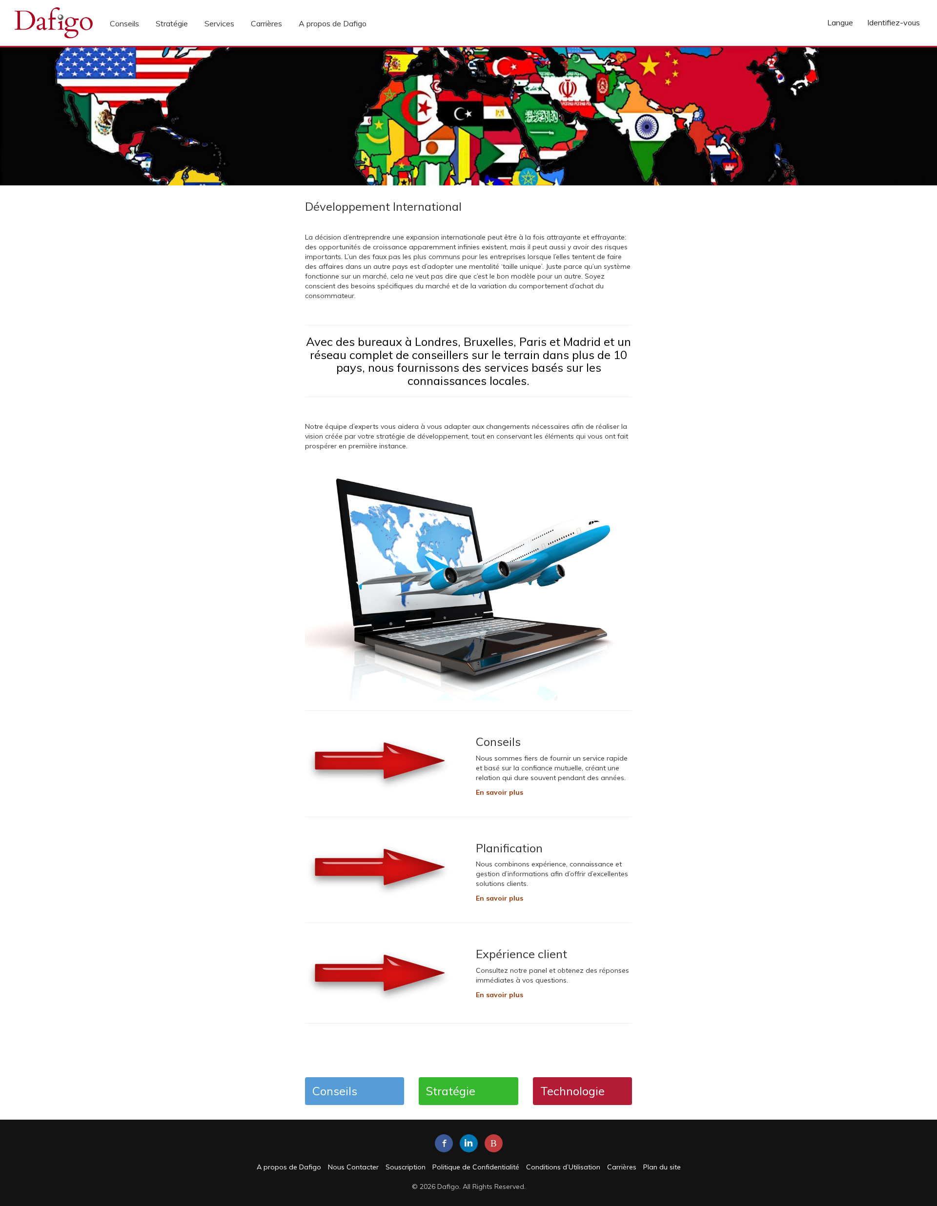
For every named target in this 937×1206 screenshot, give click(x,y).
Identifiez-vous (893, 22)
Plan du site (662, 1167)
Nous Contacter (353, 1167)
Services (219, 23)
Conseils (124, 23)
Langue (840, 22)
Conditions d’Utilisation (563, 1167)
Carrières (266, 23)
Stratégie (172, 23)
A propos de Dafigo (333, 23)
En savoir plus (499, 898)
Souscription (406, 1167)
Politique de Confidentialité (475, 1167)
